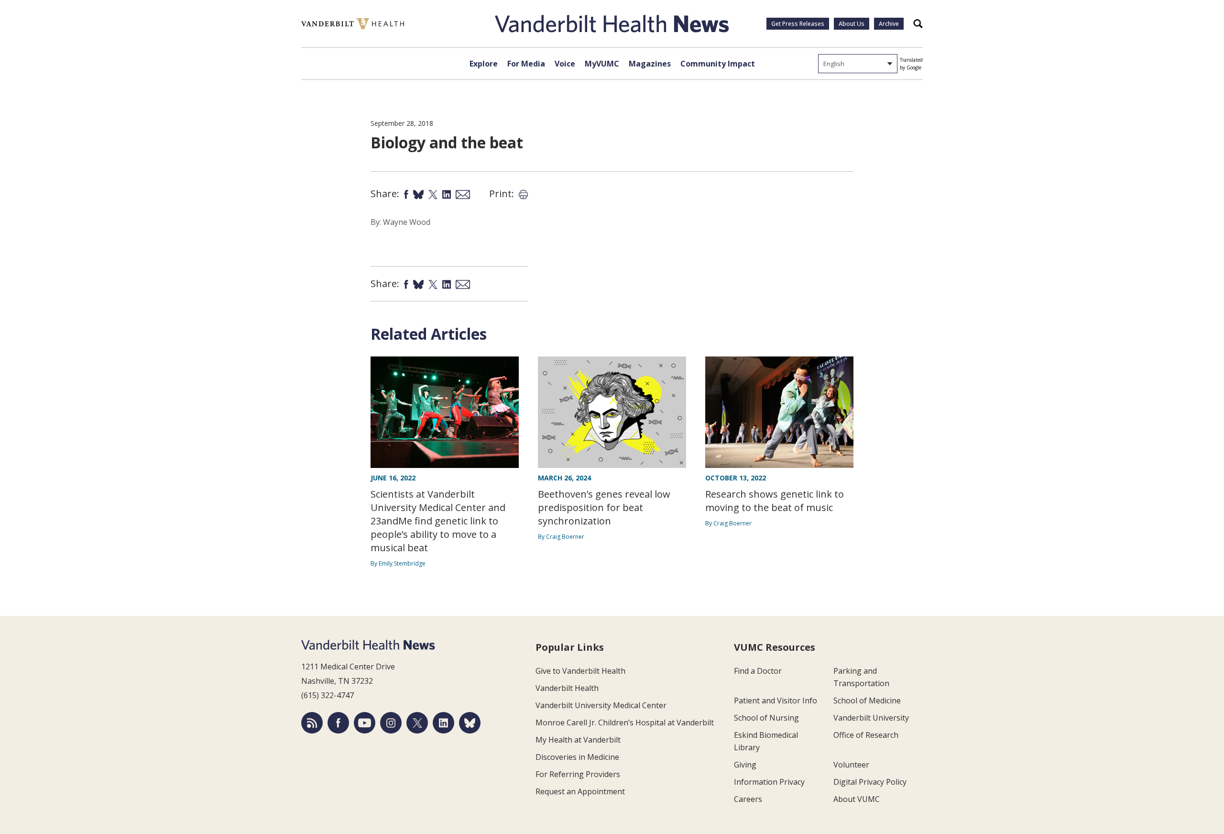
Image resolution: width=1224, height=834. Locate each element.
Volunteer (851, 764)
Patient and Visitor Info (775, 700)
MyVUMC (602, 63)
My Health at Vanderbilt (578, 739)
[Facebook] (338, 723)
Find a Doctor (758, 671)
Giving (745, 764)
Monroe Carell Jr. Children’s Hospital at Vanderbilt (625, 722)
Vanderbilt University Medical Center (601, 705)
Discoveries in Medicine (577, 757)
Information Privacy (769, 782)
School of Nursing (766, 717)
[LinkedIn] (443, 723)
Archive (889, 24)
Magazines (650, 63)
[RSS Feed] (312, 723)
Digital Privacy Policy (870, 782)
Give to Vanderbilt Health (580, 671)
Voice (565, 63)
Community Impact (717, 63)
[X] (417, 723)
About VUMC (856, 799)
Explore (484, 63)
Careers (748, 799)
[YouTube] (364, 723)
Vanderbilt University (871, 717)
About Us (851, 24)
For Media (526, 63)
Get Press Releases (797, 24)
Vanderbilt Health (567, 688)
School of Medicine (867, 700)
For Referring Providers (578, 774)
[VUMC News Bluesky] (470, 723)
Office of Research (865, 735)
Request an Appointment (580, 791)
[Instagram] (391, 723)
